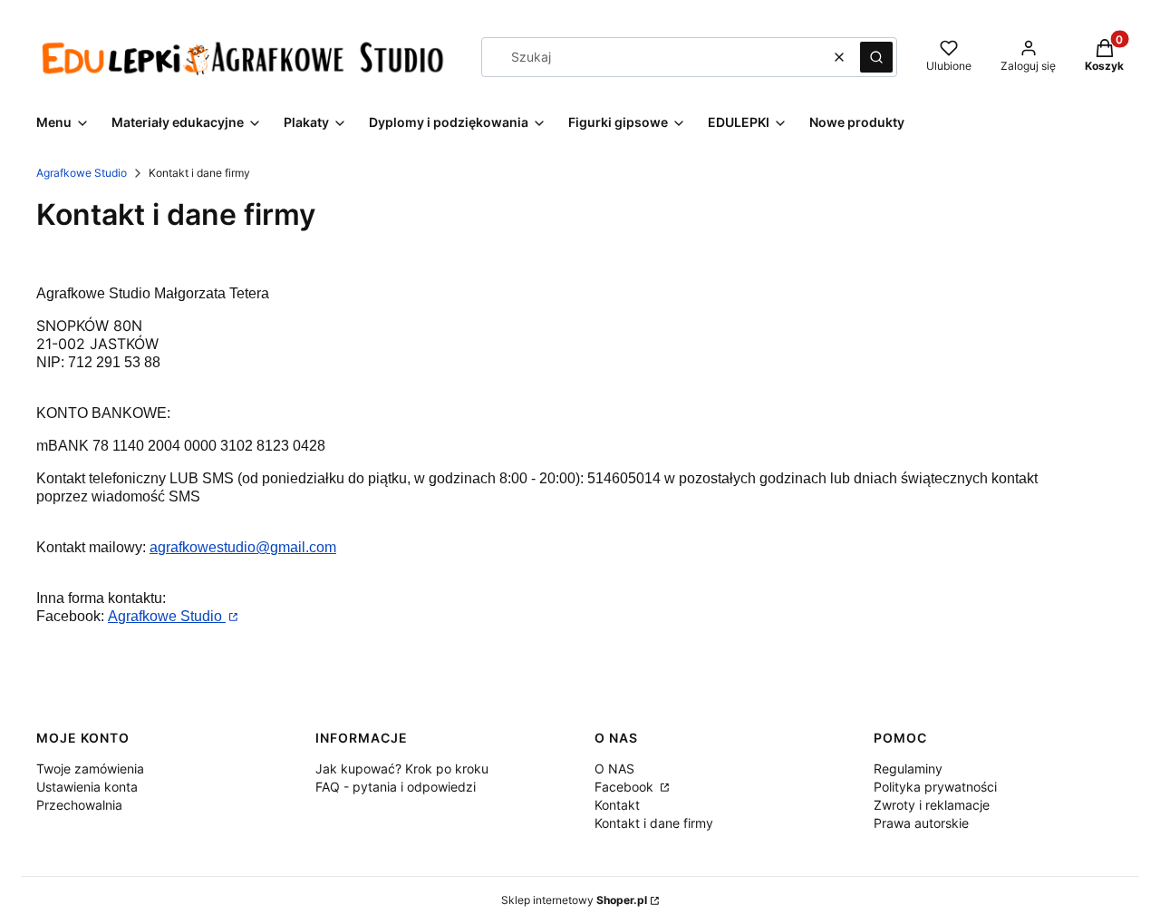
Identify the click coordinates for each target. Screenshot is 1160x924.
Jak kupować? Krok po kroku (401, 768)
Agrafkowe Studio (81, 173)
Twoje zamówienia (90, 768)
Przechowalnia (79, 804)
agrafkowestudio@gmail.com (243, 547)
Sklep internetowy (574, 900)
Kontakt (617, 804)
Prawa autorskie (921, 823)
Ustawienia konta (87, 786)
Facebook (625, 786)
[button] (876, 57)
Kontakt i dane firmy (653, 823)
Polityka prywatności (935, 786)
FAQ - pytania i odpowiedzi (395, 786)
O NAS (614, 768)
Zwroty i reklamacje (932, 804)
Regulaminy (908, 768)
